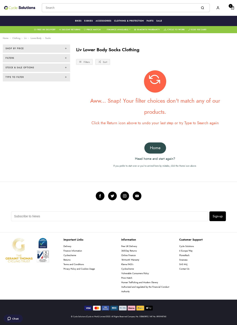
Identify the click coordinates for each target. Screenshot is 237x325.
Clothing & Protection (129, 21)
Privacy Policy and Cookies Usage (79, 269)
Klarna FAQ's (127, 264)
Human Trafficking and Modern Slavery (139, 282)
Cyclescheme (70, 255)
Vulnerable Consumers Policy (135, 273)
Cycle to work (176, 30)
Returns (67, 260)
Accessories (103, 21)
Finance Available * (119, 30)
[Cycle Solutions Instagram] (124, 196)
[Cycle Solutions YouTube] (137, 196)
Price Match (94, 30)
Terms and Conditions (74, 264)
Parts (150, 21)
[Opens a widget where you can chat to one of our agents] (13, 319)
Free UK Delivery (46, 30)
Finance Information (73, 251)
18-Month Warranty (148, 30)
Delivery (67, 246)
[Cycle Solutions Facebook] (100, 196)
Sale (159, 21)
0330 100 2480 (198, 30)
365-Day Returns (71, 30)
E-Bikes (88, 21)
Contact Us (184, 269)
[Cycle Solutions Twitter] (112, 196)
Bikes (78, 21)
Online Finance (128, 255)
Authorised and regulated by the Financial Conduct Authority (145, 289)
